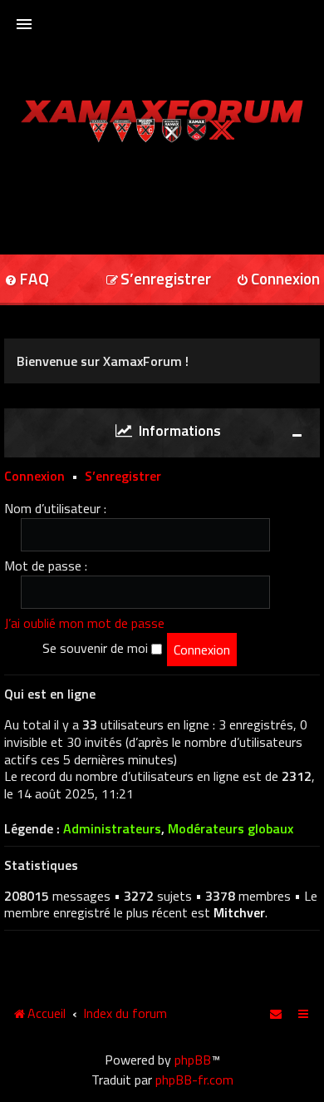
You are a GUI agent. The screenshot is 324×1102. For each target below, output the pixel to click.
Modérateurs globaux (230, 829)
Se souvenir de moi (96, 648)
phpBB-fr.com (194, 1080)
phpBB (192, 1060)
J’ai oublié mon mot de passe (84, 623)
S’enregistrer (123, 476)
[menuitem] (158, 279)
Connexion (34, 476)
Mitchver (239, 912)
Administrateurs (112, 829)
